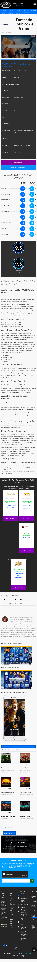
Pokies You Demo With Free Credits (10, 609)
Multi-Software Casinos (11, 12)
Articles (33, 10)
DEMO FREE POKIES (18, 167)
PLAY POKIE (18, 162)
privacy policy (13, 867)
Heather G (4, 32)
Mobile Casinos (26, 11)
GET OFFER (10, 518)
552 (14, 948)
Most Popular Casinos (18, 12)
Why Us (11, 921)
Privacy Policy (24, 953)
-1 (7, 945)
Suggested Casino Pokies (3, 12)
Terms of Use (33, 953)
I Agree (3, 867)
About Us (12, 923)
